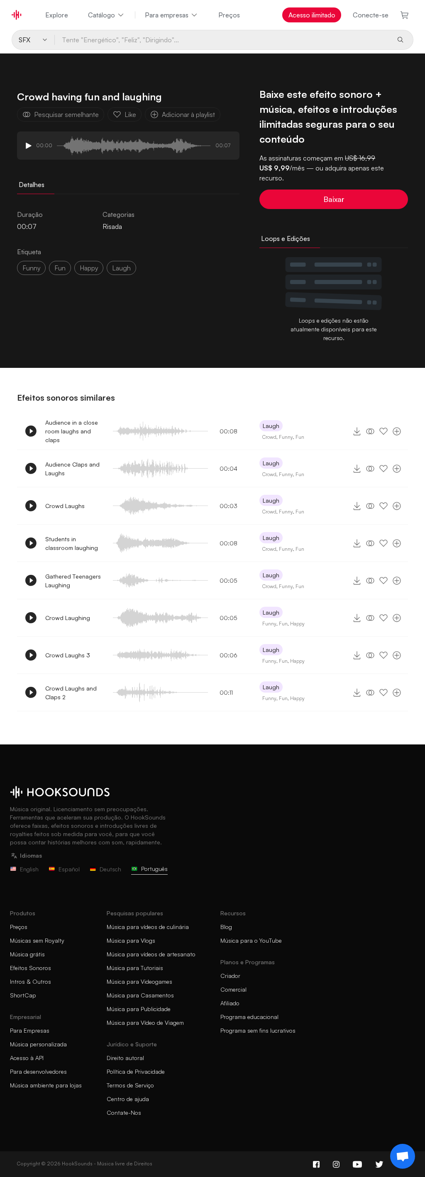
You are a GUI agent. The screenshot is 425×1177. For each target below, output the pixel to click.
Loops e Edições (285, 238)
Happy (297, 623)
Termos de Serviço (130, 1085)
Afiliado (229, 1003)
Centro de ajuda (128, 1098)
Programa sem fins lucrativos (258, 1030)
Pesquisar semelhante (66, 114)
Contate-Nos (124, 1112)
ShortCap (23, 995)
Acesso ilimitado (311, 15)
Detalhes (31, 184)
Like (130, 114)
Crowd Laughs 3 (67, 655)
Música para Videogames (139, 981)
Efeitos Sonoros (30, 967)
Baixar (333, 199)
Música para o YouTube (251, 940)
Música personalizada (38, 1044)
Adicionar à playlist (188, 114)
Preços (229, 15)
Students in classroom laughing (71, 543)
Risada (112, 226)
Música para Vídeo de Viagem (145, 1022)
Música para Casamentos (140, 995)
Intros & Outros (30, 981)
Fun (300, 437)
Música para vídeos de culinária (148, 926)
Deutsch (110, 869)
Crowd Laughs (65, 505)
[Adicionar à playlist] (396, 431)
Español (69, 869)
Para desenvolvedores (38, 1071)
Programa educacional (249, 1016)
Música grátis (27, 954)
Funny (286, 437)
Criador (230, 975)
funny (31, 268)
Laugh (271, 425)
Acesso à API (27, 1057)
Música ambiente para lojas (46, 1085)
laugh (121, 268)
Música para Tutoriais (135, 967)
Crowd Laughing (67, 617)
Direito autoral (125, 1057)
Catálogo (101, 15)
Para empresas (166, 15)
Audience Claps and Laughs (72, 469)
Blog (226, 926)
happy (89, 268)
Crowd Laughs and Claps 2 (71, 692)
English (29, 869)
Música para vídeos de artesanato (151, 954)
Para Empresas (29, 1030)
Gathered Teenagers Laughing (73, 580)
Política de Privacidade (136, 1071)
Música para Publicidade (139, 1008)
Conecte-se (370, 15)
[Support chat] (402, 1156)
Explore (56, 15)
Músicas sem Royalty (37, 940)
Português (154, 868)
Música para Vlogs (131, 940)
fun (60, 268)
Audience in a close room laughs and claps (71, 431)
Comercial (233, 989)
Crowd (269, 437)
